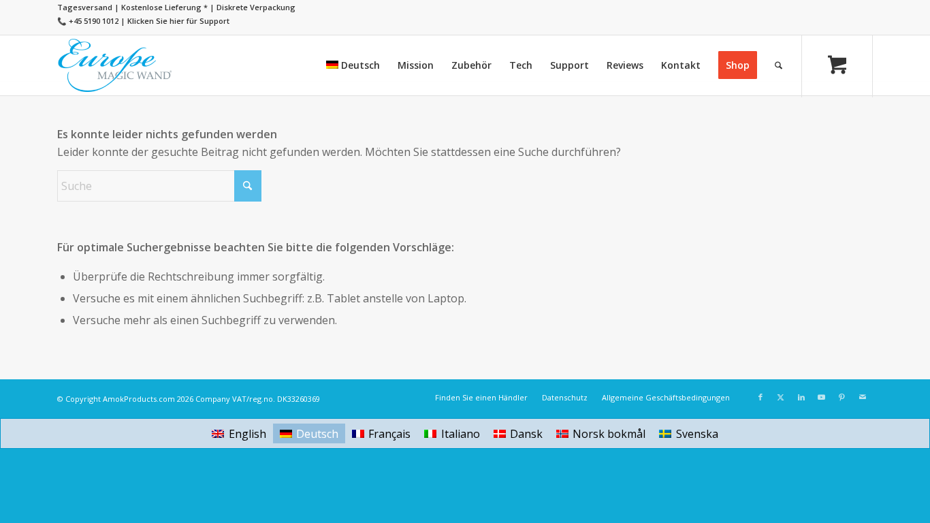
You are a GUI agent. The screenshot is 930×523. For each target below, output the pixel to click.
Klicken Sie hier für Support (178, 21)
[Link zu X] (781, 397)
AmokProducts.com (139, 399)
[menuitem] (353, 65)
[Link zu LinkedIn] (801, 397)
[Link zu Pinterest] (842, 397)
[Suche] (778, 65)
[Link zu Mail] (862, 397)
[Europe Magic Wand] (115, 65)
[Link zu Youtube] (822, 397)
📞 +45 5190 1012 (87, 21)
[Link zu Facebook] (760, 397)
